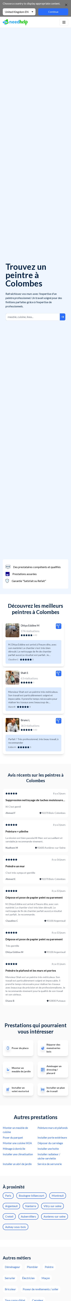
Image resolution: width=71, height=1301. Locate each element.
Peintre (49, 1266)
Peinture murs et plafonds (53, 1127)
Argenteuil (11, 1206)
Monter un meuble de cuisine (15, 1130)
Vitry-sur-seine (52, 1206)
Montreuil (58, 1195)
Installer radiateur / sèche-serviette (49, 1156)
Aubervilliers (28, 1216)
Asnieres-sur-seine (54, 1216)
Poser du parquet (13, 1137)
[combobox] (33, 316)
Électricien (28, 1278)
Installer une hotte (48, 1148)
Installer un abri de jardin (17, 1164)
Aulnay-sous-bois (15, 1226)
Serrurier (10, 1278)
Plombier (32, 1266)
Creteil (9, 1216)
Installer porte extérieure (52, 1137)
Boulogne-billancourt (31, 1195)
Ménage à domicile (14, 1148)
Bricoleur (10, 1289)
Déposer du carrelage (50, 1143)
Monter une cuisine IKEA (17, 1143)
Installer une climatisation (18, 1154)
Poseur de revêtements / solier (40, 1289)
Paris (8, 1195)
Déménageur (12, 1266)
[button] (64, 22)
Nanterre (30, 1206)
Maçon (46, 1278)
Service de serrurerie (50, 1164)
